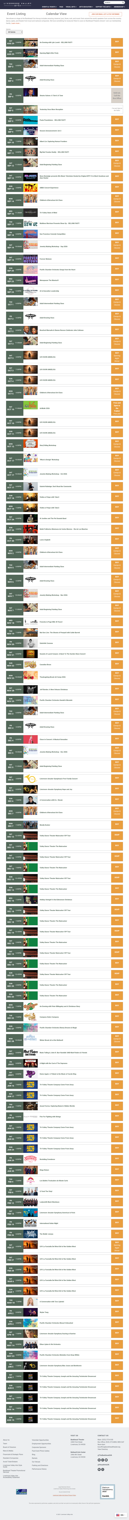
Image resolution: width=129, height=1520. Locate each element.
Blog (33, 1454)
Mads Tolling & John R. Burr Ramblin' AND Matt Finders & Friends (63, 1053)
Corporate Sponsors (39, 1447)
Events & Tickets (48, 7)
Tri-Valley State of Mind (48, 213)
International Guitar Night (49, 1223)
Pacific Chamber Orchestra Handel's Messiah (56, 700)
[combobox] (113, 2)
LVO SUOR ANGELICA (47, 357)
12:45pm (18, 836)
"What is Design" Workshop (49, 460)
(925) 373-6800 (111, 1442)
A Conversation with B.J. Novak (51, 800)
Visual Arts (70, 7)
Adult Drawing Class (47, 80)
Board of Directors (9, 1447)
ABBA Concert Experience (49, 188)
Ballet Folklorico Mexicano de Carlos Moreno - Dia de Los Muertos (64, 529)
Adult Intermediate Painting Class (52, 66)
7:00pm (18, 622)
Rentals (34, 1458)
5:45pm (18, 857)
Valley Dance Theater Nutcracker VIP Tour (55, 836)
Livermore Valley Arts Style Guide (12, 1466)
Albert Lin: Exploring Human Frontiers (53, 141)
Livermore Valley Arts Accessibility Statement (11, 1476)
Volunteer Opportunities (40, 1440)
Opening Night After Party (49, 53)
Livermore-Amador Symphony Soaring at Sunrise (58, 1334)
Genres (8, 29)
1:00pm (18, 1095)
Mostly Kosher (45, 825)
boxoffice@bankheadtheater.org (109, 1447)
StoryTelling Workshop (48, 445)
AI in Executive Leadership (49, 291)
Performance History (39, 1469)
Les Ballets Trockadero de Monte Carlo (54, 1181)
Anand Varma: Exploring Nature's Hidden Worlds (57, 1106)
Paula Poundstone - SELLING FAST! (53, 120)
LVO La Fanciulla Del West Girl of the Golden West (58, 1246)
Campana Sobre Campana (49, 1017)
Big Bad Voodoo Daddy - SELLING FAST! (54, 152)
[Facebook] (99, 1460)
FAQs (61, 7)
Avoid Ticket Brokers (10, 1462)
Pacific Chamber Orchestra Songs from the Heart (57, 270)
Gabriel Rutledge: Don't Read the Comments (55, 486)
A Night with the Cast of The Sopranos (53, 1063)
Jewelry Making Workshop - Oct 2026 (53, 474)
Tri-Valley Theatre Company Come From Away (57, 1085)
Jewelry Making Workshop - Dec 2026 (53, 752)
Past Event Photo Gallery (40, 1451)
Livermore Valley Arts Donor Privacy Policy (64, 1495)
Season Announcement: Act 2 (50, 131)
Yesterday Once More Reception (51, 109)
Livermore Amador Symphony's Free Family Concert (59, 779)
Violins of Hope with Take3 (49, 497)
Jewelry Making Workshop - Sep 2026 (53, 246)
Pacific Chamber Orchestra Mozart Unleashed (56, 1323)
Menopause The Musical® (49, 280)
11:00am (18, 164)
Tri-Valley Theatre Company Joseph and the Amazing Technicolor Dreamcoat (68, 1376)
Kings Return (44, 1170)
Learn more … (16, 23)
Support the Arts (103, 7)
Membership (119, 7)
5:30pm (18, 291)
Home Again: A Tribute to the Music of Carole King (58, 1074)
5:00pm (18, 42)
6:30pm (18, 445)
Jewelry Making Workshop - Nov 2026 (53, 595)
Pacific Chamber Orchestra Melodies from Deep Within (59, 1355)
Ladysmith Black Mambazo (49, 1202)
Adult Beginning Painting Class (51, 165)
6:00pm (18, 65)
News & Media (8, 1451)
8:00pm (18, 53)
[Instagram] (102, 1460)
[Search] (123, 2)
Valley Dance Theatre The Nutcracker (53, 846)
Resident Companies (10, 1458)
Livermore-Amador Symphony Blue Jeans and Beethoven (61, 1366)
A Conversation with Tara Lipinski (52, 1302)
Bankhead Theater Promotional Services (14, 1471)
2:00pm (18, 109)
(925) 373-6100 (107, 1440)
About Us (6, 1440)
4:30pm (18, 80)
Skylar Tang (44, 1312)
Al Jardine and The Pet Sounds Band (53, 518)
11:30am (18, 213)
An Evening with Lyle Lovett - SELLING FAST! (56, 42)
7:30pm (18, 141)
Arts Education (85, 7)
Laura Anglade (45, 540)
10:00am (18, 246)
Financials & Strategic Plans (13, 1454)
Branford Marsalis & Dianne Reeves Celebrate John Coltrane (62, 330)
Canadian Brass (45, 665)
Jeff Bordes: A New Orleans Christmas (54, 690)
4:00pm (18, 131)
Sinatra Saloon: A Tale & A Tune (51, 96)
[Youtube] (106, 1460)
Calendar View (56, 14)
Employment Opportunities (41, 1444)
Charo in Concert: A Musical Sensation (54, 739)
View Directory (103, 1449)
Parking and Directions (40, 1465)
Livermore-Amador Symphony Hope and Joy (56, 789)
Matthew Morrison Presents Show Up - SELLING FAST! (59, 223)
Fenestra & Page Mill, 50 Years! (51, 622)
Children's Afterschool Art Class (51, 200)
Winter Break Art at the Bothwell (51, 1040)
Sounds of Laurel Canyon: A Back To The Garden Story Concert (62, 654)
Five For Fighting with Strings (50, 1117)
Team (5, 1444)
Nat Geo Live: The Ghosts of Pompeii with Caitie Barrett (60, 633)
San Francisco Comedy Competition (53, 234)
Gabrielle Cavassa (46, 643)
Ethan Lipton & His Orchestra (50, 1344)
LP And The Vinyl (46, 1191)
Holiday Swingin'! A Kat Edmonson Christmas (56, 900)
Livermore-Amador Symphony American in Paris (57, 1213)
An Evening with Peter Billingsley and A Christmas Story (60, 1006)
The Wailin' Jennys (46, 1234)
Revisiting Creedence (47, 1159)
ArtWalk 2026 (45, 408)
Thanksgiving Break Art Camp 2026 (53, 677)
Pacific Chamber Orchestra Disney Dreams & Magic (58, 1028)
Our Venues (36, 1462)
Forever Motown (46, 259)
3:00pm (18, 188)
